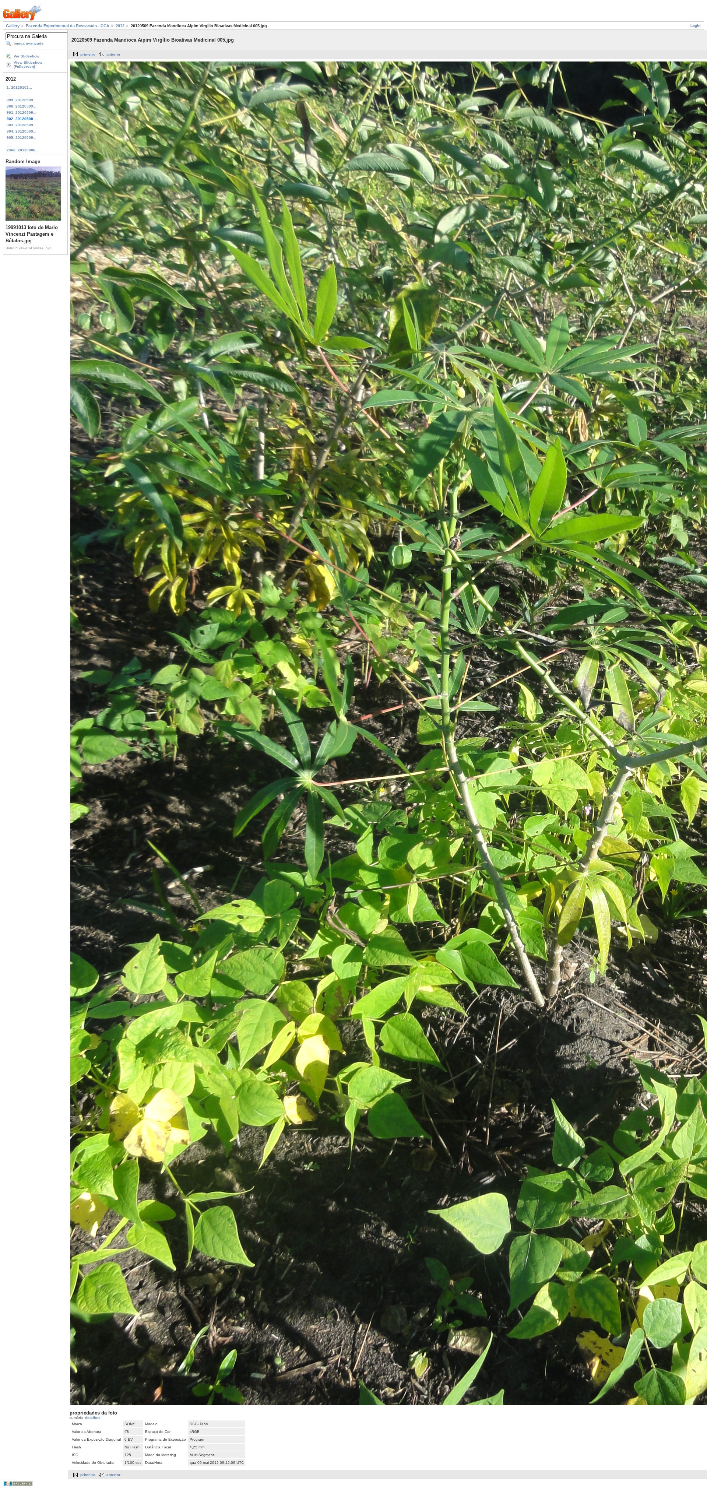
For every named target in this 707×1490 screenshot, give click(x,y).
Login (695, 26)
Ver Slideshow (26, 56)
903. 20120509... (21, 125)
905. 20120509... (21, 138)
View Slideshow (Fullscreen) (28, 64)
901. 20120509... (21, 112)
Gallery (13, 26)
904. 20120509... (21, 131)
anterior (113, 54)
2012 (120, 26)
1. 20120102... (19, 87)
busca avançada (28, 43)
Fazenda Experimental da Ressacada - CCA (67, 26)
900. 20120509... (21, 106)
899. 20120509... (21, 100)
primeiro (87, 54)
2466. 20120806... (23, 150)
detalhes (93, 1418)
